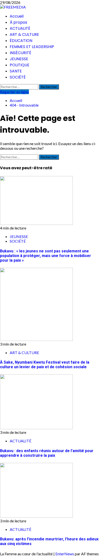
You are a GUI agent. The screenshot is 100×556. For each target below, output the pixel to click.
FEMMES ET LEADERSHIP (32, 47)
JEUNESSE (19, 59)
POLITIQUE (19, 65)
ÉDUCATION (21, 40)
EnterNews (64, 553)
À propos (18, 22)
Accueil (17, 16)
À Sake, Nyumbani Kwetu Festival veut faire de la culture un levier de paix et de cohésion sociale (44, 364)
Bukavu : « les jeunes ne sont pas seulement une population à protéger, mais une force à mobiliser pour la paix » (45, 256)
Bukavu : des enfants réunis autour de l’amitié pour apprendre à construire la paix (46, 453)
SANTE (16, 71)
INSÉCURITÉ (20, 53)
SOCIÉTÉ (18, 77)
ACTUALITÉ (20, 28)
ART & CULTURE (24, 34)
